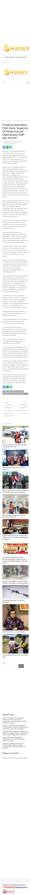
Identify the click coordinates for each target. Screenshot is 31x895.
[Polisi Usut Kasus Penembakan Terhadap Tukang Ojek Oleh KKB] (15, 427)
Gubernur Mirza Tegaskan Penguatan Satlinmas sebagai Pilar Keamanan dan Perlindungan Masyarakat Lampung (15, 733)
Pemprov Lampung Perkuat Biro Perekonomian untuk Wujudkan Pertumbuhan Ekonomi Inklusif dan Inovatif (13, 746)
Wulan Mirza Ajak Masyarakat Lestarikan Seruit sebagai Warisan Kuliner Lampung (13, 739)
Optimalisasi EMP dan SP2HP (13, 391)
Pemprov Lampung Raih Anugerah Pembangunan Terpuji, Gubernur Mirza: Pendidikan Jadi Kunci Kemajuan (15, 727)
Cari (3, 663)
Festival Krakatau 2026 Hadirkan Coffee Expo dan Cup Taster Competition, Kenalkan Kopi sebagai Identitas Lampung (14, 720)
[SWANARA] (15, 72)
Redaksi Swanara (10, 143)
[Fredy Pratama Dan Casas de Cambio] (15, 605)
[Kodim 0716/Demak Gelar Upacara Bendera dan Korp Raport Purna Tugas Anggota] (15, 473)
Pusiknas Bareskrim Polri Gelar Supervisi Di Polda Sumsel (13, 394)
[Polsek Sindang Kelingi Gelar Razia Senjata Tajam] (15, 635)
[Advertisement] (15, 20)
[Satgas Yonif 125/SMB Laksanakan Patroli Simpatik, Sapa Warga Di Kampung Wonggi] (15, 566)
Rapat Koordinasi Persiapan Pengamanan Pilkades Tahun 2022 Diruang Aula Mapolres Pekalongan (15, 537)
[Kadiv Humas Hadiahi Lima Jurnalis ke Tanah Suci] (15, 450)
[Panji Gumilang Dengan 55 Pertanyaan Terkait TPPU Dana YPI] (15, 495)
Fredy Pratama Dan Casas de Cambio (13, 632)
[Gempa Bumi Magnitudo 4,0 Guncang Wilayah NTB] (15, 586)
